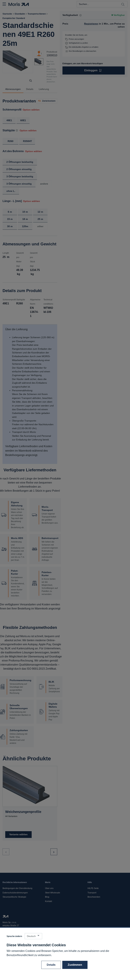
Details (51, 964)
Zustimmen (75, 964)
